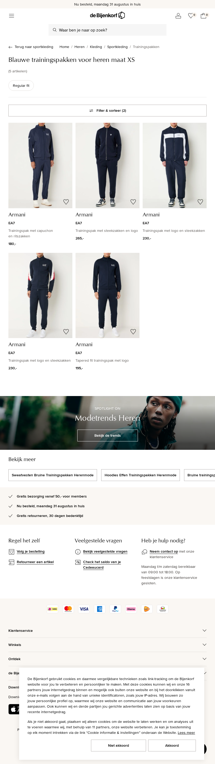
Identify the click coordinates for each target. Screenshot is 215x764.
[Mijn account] (178, 16)
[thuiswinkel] (162, 612)
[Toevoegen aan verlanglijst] (66, 202)
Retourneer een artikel (35, 561)
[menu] (11, 16)
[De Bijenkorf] (107, 15)
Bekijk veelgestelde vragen (105, 551)
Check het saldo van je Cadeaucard (102, 564)
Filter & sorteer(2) (111, 110)
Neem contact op (164, 551)
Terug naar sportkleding (34, 47)
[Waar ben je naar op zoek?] (55, 30)
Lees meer (186, 732)
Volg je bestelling (31, 551)
